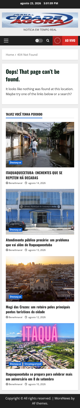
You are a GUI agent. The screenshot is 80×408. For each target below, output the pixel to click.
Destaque (15, 162)
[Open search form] (47, 40)
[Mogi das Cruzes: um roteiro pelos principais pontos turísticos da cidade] (40, 279)
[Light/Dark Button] (39, 41)
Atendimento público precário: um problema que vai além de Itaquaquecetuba (37, 242)
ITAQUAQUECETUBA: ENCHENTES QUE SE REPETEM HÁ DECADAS (34, 175)
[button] (6, 41)
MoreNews (62, 398)
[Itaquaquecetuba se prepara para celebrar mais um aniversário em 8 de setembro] (40, 346)
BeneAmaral (15, 183)
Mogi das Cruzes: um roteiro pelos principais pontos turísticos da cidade (38, 309)
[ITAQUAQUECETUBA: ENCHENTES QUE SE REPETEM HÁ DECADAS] (40, 145)
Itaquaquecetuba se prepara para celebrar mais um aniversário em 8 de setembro (39, 376)
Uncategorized (32, 363)
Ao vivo (70, 40)
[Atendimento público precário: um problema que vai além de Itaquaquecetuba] (40, 212)
